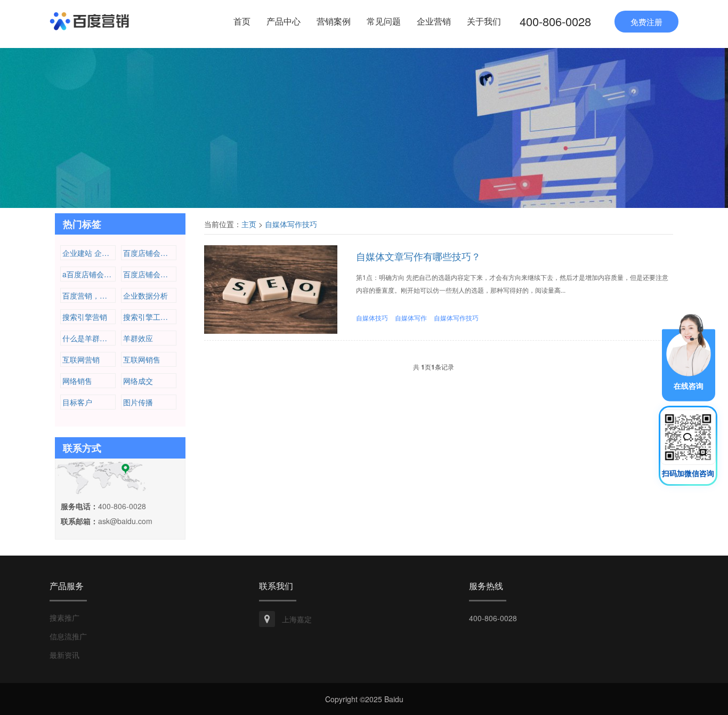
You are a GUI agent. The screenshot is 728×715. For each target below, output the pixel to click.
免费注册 (646, 21)
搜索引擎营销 (84, 316)
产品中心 (283, 21)
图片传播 (138, 402)
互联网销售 (141, 359)
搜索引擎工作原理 (149, 316)
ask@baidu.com (125, 521)
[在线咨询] (688, 356)
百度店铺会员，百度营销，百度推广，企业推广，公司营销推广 (149, 252)
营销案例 (334, 21)
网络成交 (138, 380)
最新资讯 (64, 654)
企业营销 (434, 21)
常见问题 (384, 21)
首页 (241, 21)
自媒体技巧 (372, 317)
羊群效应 (138, 338)
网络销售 (77, 380)
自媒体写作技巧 (291, 224)
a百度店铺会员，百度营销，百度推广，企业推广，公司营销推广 (89, 274)
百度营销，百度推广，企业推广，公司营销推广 (89, 295)
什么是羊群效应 (88, 338)
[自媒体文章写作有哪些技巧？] (270, 288)
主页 (248, 224)
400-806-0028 (555, 21)
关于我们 (484, 21)
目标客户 (77, 402)
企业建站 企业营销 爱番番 (89, 252)
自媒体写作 (411, 317)
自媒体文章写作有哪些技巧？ (418, 256)
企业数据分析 (145, 295)
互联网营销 (81, 359)
